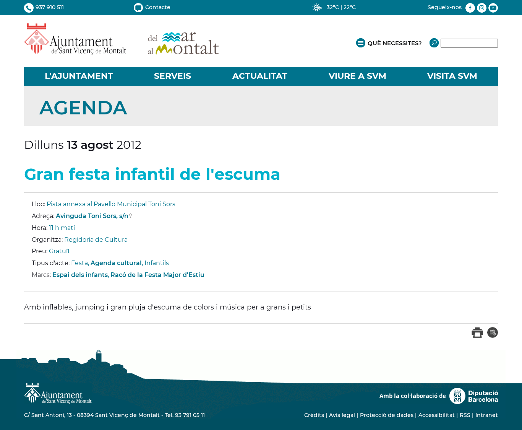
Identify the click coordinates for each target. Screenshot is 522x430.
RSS (465, 415)
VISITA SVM (452, 76)
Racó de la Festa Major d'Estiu (157, 275)
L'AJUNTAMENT (79, 76)
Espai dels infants (80, 275)
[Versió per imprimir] (477, 336)
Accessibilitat (436, 415)
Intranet (486, 415)
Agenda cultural (116, 263)
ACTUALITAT (259, 76)
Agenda (83, 107)
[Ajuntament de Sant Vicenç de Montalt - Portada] (121, 51)
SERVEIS (172, 76)
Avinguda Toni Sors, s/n (92, 216)
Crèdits (314, 415)
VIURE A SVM (357, 76)
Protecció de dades (386, 415)
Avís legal (342, 415)
